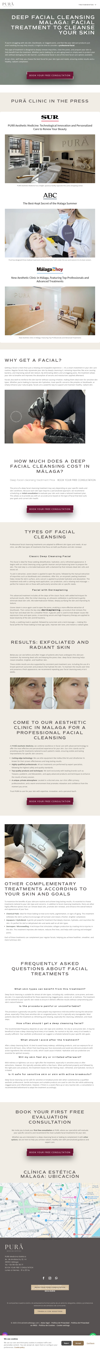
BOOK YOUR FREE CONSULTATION (50, 75)
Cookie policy (19, 1347)
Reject (66, 1343)
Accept (78, 1343)
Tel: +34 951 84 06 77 (14, 1265)
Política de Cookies (47, 1325)
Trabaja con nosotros (50, 1311)
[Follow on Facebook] (43, 1278)
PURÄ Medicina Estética (15, 1256)
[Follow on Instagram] (50, 1278)
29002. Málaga (11, 1262)
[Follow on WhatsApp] (56, 1278)
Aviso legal (45, 1323)
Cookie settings (63, 1325)
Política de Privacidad (60, 1323)
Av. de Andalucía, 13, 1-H (15, 1259)
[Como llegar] (50, 1210)
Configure (90, 1343)
